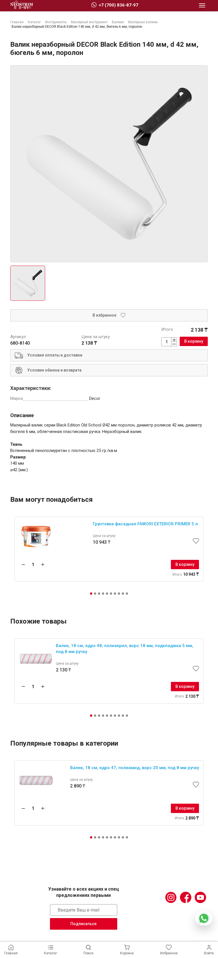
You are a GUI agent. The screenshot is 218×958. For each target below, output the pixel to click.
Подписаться (83, 923)
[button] (91, 593)
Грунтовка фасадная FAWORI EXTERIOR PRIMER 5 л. (146, 523)
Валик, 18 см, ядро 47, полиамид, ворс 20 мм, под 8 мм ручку (134, 767)
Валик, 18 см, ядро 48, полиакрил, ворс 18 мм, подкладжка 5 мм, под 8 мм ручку (124, 648)
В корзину (193, 341)
